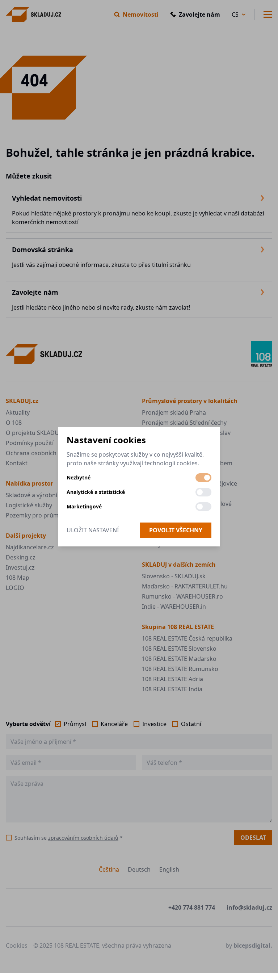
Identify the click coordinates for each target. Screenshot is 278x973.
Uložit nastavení (93, 530)
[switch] (203, 477)
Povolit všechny (175, 530)
